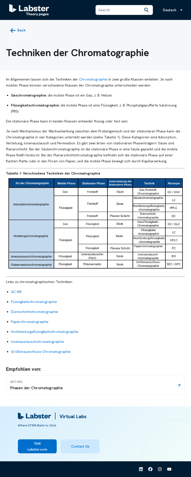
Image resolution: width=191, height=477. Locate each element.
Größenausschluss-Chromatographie (41, 351)
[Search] (146, 10)
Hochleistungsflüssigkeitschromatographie (44, 331)
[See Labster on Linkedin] (141, 469)
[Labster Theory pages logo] (29, 10)
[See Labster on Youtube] (169, 469)
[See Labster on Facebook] (150, 469)
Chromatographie (93, 79)
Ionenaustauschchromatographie (37, 341)
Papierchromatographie (29, 321)
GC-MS (16, 291)
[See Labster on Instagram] (160, 469)
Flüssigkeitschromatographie (34, 301)
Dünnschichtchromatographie (34, 311)
